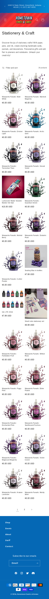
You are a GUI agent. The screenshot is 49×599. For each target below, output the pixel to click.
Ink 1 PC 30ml (7, 312)
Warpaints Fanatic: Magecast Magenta (9, 459)
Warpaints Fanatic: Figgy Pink (11, 390)
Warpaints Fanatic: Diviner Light (12, 133)
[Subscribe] (37, 563)
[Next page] (31, 509)
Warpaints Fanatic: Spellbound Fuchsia (33, 424)
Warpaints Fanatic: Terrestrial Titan (9, 167)
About (8, 534)
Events (8, 528)
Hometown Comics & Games (27, 594)
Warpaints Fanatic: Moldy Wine (35, 493)
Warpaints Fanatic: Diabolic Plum (35, 236)
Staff (7, 540)
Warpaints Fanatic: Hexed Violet (35, 167)
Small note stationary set (34, 321)
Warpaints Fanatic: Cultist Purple (12, 280)
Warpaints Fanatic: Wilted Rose (35, 355)
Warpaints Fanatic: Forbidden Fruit (9, 355)
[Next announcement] (44, 6)
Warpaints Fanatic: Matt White (11, 98)
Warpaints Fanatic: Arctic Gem (34, 133)
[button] (5, 20)
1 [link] (17, 509)
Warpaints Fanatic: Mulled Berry (12, 236)
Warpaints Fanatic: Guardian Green (32, 202)
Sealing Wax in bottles (33, 270)
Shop (7, 522)
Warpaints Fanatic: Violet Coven (34, 459)
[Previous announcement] (5, 6)
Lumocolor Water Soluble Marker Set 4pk (12, 202)
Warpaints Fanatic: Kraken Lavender (12, 493)
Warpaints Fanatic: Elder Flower (34, 390)
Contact (9, 546)
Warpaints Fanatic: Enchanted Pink (9, 424)
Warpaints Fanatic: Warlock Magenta (35, 98)
